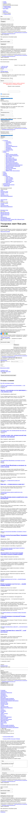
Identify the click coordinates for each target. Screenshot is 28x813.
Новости (2, 714)
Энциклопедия (4, 67)
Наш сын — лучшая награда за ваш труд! (12, 484)
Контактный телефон (5, 18)
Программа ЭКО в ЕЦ (5, 371)
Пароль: (2, 80)
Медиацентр (3, 711)
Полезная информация (6, 218)
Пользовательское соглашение (7, 698)
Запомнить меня (5, 94)
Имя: (2, 109)
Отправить (3, 21)
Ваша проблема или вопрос (8, 763)
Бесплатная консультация (6, 719)
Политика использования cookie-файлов (9, 700)
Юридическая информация (7, 196)
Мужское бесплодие (5, 213)
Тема (3, 761)
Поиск (2, 724)
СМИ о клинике (4, 713)
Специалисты (4, 691)
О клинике (3, 690)
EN (3, 68)
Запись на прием (4, 718)
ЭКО (2, 215)
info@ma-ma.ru (4, 360)
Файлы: (2, 670)
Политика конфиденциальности (8, 699)
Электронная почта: (5, 112)
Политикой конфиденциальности (8, 33)
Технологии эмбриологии (6, 692)
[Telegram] (5, 333)
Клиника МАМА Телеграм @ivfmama (11, 738)
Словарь (2, 193)
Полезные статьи (4, 191)
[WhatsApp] (7, 333)
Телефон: (3, 114)
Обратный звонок (4, 720)
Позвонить (3, 811)
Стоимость (3, 710)
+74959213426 (6, 185)
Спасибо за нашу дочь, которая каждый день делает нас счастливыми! (13, 436)
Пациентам (3, 693)
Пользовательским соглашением (20, 32)
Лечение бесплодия (5, 214)
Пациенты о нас (4, 696)
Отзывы (5, 2)
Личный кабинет (4, 71)
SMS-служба (3, 721)
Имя (1, 16)
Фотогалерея (3, 715)
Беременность (4, 217)
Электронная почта (6, 769)
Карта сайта (3, 697)
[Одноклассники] (3, 333)
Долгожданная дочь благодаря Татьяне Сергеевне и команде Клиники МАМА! (12, 553)
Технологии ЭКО (4, 195)
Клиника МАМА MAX (8, 736)
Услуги (2, 708)
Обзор (2, 190)
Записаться (3, 44)
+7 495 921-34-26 (7, 7)
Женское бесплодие (5, 212)
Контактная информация (6, 717)
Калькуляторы (4, 722)
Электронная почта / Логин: (7, 78)
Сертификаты (4, 694)
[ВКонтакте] (1, 333)
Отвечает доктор (4, 192)
